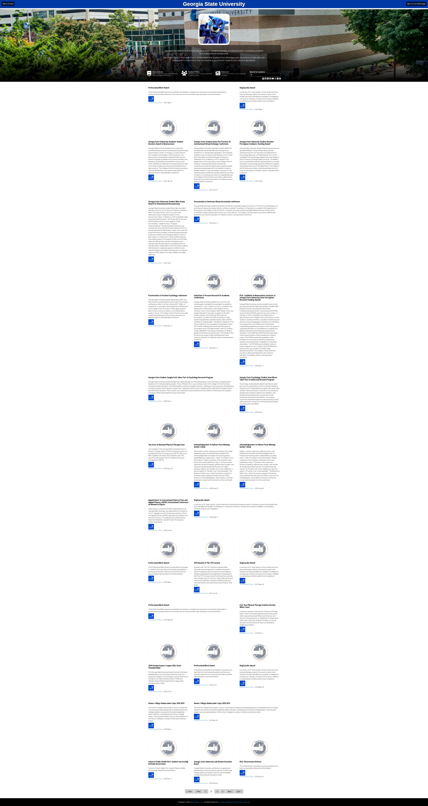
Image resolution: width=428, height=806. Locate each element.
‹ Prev (198, 791)
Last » (239, 791)
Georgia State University (214, 4)
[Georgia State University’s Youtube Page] (273, 78)
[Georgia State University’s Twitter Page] (268, 78)
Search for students (257, 72)
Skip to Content (8, 4)
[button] (191, 94)
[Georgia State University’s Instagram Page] (275, 78)
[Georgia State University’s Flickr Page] (278, 78)
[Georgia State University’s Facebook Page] (266, 78)
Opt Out (247, 802)
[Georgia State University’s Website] (263, 78)
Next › (230, 791)
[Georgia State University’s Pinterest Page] (280, 78)
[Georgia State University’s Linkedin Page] (270, 78)
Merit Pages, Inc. (197, 802)
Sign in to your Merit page (416, 4)
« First (189, 791)
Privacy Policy (238, 802)
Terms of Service (226, 802)
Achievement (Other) (155, 103)
